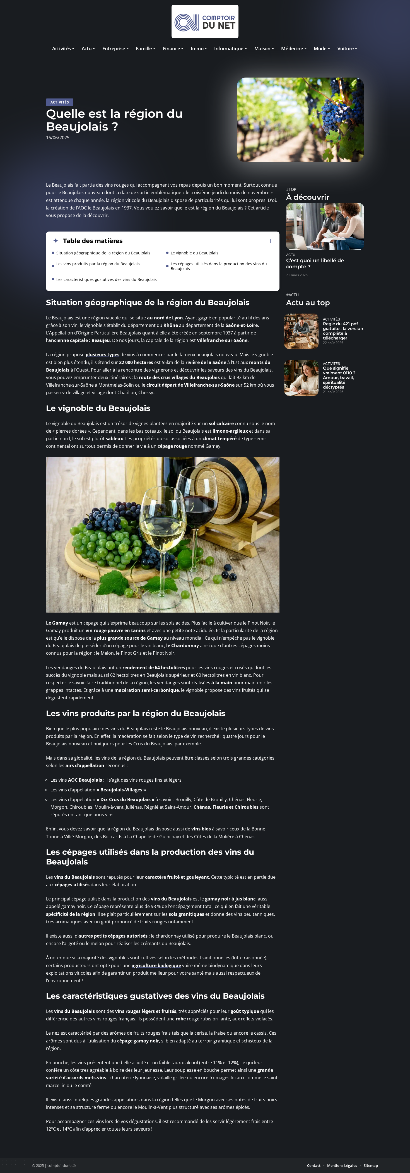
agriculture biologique (156, 965)
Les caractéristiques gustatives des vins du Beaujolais (106, 279)
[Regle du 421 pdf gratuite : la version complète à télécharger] (301, 331)
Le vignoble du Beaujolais (194, 253)
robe (181, 1019)
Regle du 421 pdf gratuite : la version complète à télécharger (343, 331)
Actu (290, 254)
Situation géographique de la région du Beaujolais (103, 253)
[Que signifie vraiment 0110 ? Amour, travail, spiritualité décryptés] (301, 378)
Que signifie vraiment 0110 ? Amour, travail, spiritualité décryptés (339, 377)
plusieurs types (102, 354)
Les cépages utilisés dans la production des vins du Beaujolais (219, 266)
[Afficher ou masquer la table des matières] (198, 241)
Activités (59, 102)
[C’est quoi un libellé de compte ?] (325, 226)
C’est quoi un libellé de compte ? (315, 263)
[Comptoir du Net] (205, 21)
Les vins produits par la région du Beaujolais (98, 263)
